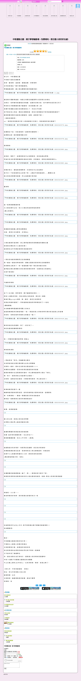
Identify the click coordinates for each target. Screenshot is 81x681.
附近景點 (7, 592)
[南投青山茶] (71, 10)
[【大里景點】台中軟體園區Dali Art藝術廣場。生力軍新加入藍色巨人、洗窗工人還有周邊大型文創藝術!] (36, 10)
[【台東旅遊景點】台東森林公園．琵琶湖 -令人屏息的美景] (27, 10)
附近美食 (7, 628)
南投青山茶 (72, 15)
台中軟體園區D (36, 15)
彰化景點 (27, 54)
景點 (7, 54)
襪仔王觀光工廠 (54, 15)
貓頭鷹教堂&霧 (63, 15)
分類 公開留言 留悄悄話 (11, 657)
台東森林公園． (28, 15)
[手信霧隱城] (19, 10)
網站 (37, 585)
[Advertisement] (40, 27)
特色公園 (19, 54)
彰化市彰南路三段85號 (25, 57)
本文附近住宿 (8, 610)
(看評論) (49, 52)
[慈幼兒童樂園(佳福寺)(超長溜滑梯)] (45, 10)
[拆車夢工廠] (10, 10)
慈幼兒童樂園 (45, 15)
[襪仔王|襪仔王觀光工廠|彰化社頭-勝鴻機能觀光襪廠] (54, 10)
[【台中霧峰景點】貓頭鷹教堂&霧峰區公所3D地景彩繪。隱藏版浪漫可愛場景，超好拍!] (63, 10)
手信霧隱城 (19, 15)
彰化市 (29, 43)
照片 (40, 585)
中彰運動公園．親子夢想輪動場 (12, 47)
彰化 (34, 54)
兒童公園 (37, 54)
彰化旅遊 (23, 54)
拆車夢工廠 (10, 15)
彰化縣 (11, 54)
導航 (44, 585)
